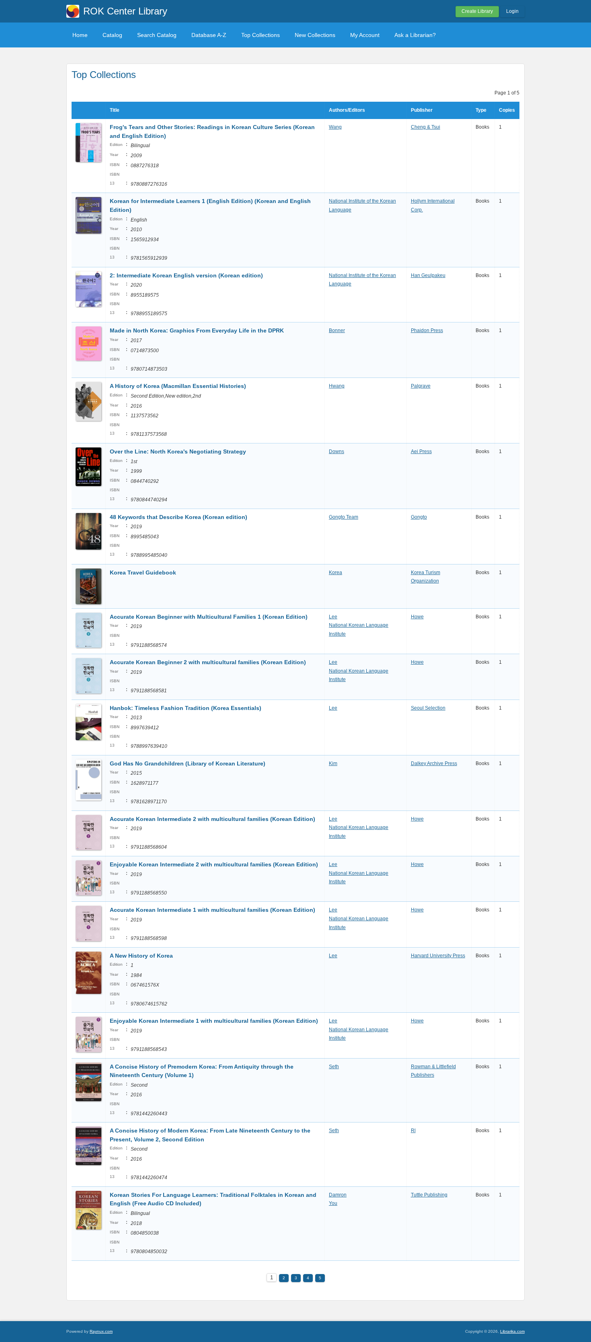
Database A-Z (208, 35)
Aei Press (421, 451)
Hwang (337, 386)
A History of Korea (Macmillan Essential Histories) (178, 386)
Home (80, 35)
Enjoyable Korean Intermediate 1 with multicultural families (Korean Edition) (214, 1021)
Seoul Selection (428, 708)
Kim (333, 763)
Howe (417, 617)
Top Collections (260, 35)
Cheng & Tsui (425, 127)
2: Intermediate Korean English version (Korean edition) (186, 275)
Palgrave (421, 386)
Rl (413, 1130)
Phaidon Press (427, 330)
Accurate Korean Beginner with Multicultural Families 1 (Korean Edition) (209, 617)
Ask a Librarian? (415, 35)
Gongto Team (343, 517)
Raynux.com (101, 1331)
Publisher (422, 110)
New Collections (315, 35)
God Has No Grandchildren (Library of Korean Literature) (187, 763)
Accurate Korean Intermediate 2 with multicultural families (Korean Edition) (212, 819)
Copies (507, 110)
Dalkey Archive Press (434, 763)
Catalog (112, 35)
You (333, 1203)
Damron (338, 1195)
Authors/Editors (347, 110)
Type (481, 110)
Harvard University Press (438, 955)
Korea (335, 572)
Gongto (419, 517)
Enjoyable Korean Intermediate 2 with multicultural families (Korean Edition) (214, 864)
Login (512, 11)
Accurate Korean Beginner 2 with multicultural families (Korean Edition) (208, 662)
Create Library (477, 11)
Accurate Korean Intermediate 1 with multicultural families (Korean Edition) (212, 910)
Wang (335, 127)
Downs (336, 451)
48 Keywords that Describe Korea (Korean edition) (178, 517)
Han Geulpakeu (428, 275)
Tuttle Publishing (429, 1195)
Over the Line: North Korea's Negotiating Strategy (178, 451)
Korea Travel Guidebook (143, 572)
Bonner (337, 330)
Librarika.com (512, 1331)
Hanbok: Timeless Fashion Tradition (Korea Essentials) (185, 708)
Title (114, 110)
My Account (365, 35)
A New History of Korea (141, 955)
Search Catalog (156, 35)
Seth (334, 1066)
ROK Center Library (125, 11)
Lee (333, 617)
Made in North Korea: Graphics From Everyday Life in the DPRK (197, 330)
